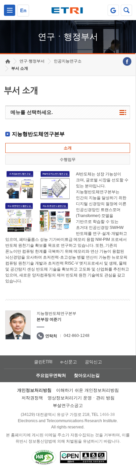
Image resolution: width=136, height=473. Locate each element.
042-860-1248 (76, 335)
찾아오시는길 (87, 375)
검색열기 (126, 10)
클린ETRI (43, 361)
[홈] (7, 61)
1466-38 (107, 414)
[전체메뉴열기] (9, 10)
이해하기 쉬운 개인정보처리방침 (87, 390)
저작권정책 (32, 397)
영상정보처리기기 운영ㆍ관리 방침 (81, 397)
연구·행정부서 (32, 61)
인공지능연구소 (68, 61)
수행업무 (68, 159)
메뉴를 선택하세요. (32, 112)
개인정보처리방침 (34, 390)
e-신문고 (68, 361)
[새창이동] (113, 10)
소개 (68, 148)
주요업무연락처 (51, 375)
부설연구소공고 (68, 405)
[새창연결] (127, 61)
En (23, 10)
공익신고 (93, 361)
